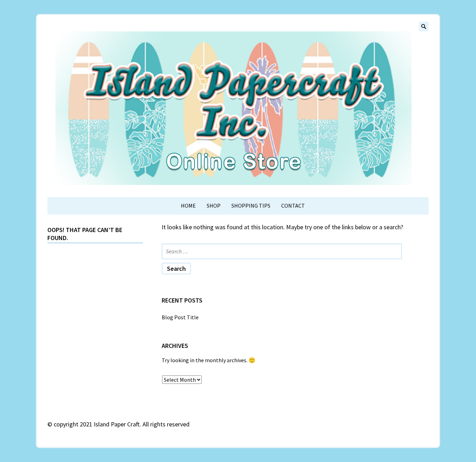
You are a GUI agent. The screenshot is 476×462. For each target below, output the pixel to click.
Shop (214, 205)
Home (188, 205)
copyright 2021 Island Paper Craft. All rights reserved (122, 424)
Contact (293, 205)
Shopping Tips (250, 205)
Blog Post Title (180, 317)
